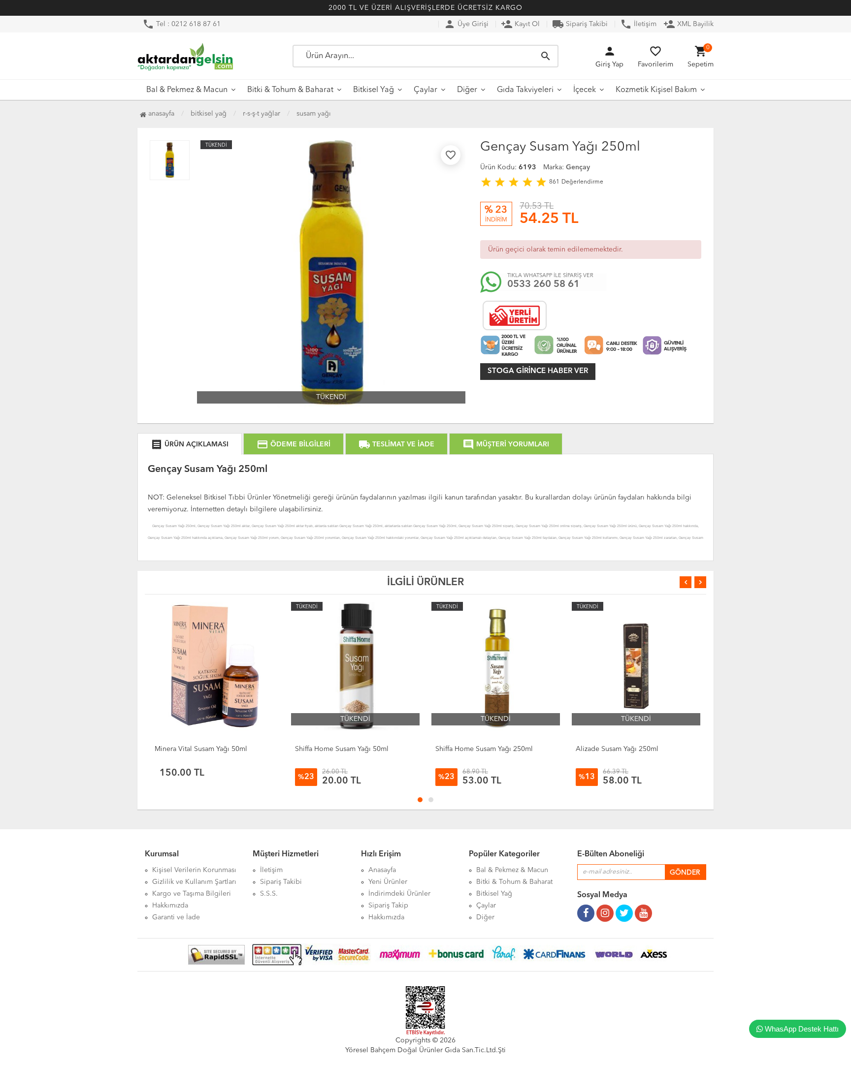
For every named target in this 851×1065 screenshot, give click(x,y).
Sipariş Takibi (580, 24)
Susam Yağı (313, 113)
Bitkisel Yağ (373, 90)
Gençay (578, 167)
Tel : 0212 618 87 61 (181, 24)
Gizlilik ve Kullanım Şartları (194, 881)
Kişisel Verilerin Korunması (194, 870)
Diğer (467, 90)
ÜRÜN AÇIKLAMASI (190, 444)
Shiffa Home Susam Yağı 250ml (484, 749)
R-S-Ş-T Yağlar (261, 113)
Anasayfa (160, 113)
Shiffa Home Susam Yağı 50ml (342, 749)
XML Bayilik (688, 24)
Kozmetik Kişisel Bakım (656, 90)
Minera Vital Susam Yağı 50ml (201, 749)
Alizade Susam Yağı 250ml (617, 749)
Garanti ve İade (176, 917)
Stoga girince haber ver (538, 371)
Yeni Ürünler (387, 881)
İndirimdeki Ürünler (399, 893)
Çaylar (425, 90)
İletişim (638, 24)
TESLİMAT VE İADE (396, 444)
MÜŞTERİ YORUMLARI (505, 444)
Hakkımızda (170, 905)
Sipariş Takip (388, 905)
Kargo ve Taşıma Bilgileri (191, 893)
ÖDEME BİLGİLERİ (293, 444)
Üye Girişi (466, 24)
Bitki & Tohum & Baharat (290, 90)
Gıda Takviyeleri (525, 90)
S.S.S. (269, 893)
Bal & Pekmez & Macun (187, 90)
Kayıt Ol (520, 24)
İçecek (584, 90)
